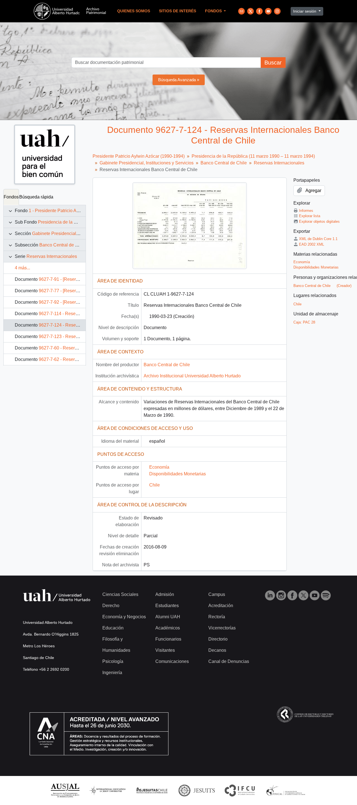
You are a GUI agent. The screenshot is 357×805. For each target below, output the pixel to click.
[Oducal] (286, 790)
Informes (306, 211)
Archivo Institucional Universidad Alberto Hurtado (192, 375)
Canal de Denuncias (228, 661)
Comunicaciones (172, 661)
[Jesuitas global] (196, 790)
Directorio (218, 639)
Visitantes (165, 650)
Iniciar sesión (305, 11)
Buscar (273, 62)
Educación (113, 628)
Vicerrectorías (222, 628)
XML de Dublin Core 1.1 (318, 239)
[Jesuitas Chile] (152, 790)
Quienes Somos (133, 11)
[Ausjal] (65, 790)
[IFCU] (240, 790)
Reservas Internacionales (51, 256)
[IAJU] (107, 790)
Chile (154, 485)
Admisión (164, 594)
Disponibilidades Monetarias (177, 473)
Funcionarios (168, 639)
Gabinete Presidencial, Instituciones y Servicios (79, 233)
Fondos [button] (214, 11)
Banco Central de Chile (62, 245)
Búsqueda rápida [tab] (36, 197)
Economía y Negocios (124, 616)
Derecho (110, 605)
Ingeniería (112, 672)
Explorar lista (309, 216)
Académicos (167, 628)
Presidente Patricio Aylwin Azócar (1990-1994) (139, 156)
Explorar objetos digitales (319, 221)
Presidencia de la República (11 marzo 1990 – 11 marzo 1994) (253, 156)
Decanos (217, 650)
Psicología (112, 661)
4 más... (22, 267)
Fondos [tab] (11, 197)
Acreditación (220, 605)
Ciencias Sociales (120, 594)
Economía (159, 467)
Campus (216, 594)
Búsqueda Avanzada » (178, 79)
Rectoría (216, 616)
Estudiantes (167, 605)
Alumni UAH (167, 616)
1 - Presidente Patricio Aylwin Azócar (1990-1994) (78, 210)
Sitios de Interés (177, 11)
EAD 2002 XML (311, 244)
